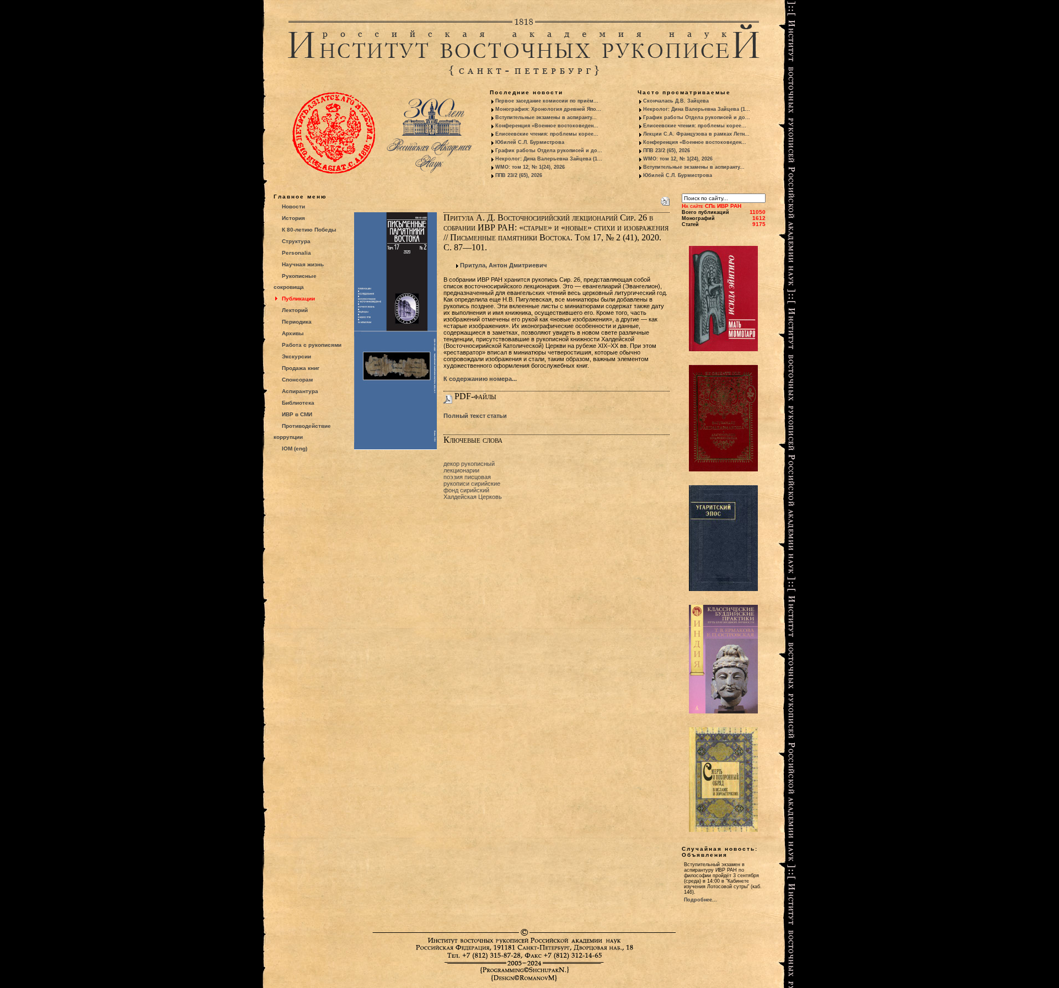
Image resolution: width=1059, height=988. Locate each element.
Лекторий (295, 310)
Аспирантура (300, 391)
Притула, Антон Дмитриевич (503, 265)
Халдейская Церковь (472, 496)
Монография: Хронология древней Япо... (548, 109)
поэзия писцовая (467, 477)
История (293, 218)
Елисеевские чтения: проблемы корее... (546, 134)
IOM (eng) (294, 448)
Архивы (293, 333)
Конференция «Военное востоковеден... (546, 125)
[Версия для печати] (665, 199)
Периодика (297, 322)
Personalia (296, 253)
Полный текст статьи (475, 415)
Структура (296, 241)
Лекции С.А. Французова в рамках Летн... (696, 134)
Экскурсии (296, 356)
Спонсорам (297, 380)
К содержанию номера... (480, 378)
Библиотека (298, 403)
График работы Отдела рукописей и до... (548, 150)
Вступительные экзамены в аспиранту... (546, 117)
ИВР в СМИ (297, 414)
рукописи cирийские (471, 483)
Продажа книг (300, 368)
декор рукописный (469, 463)
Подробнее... (700, 900)
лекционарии (461, 470)
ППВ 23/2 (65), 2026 (518, 175)
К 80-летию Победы (309, 230)
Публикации (298, 299)
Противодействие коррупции (302, 431)
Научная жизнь (303, 264)
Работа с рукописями (311, 345)
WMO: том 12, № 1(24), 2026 (530, 167)
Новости (293, 206)
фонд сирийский (466, 490)
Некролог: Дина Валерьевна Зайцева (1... (548, 159)
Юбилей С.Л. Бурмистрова (529, 142)
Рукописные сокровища (295, 281)
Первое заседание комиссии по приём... (546, 101)
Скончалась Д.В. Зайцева (676, 101)
